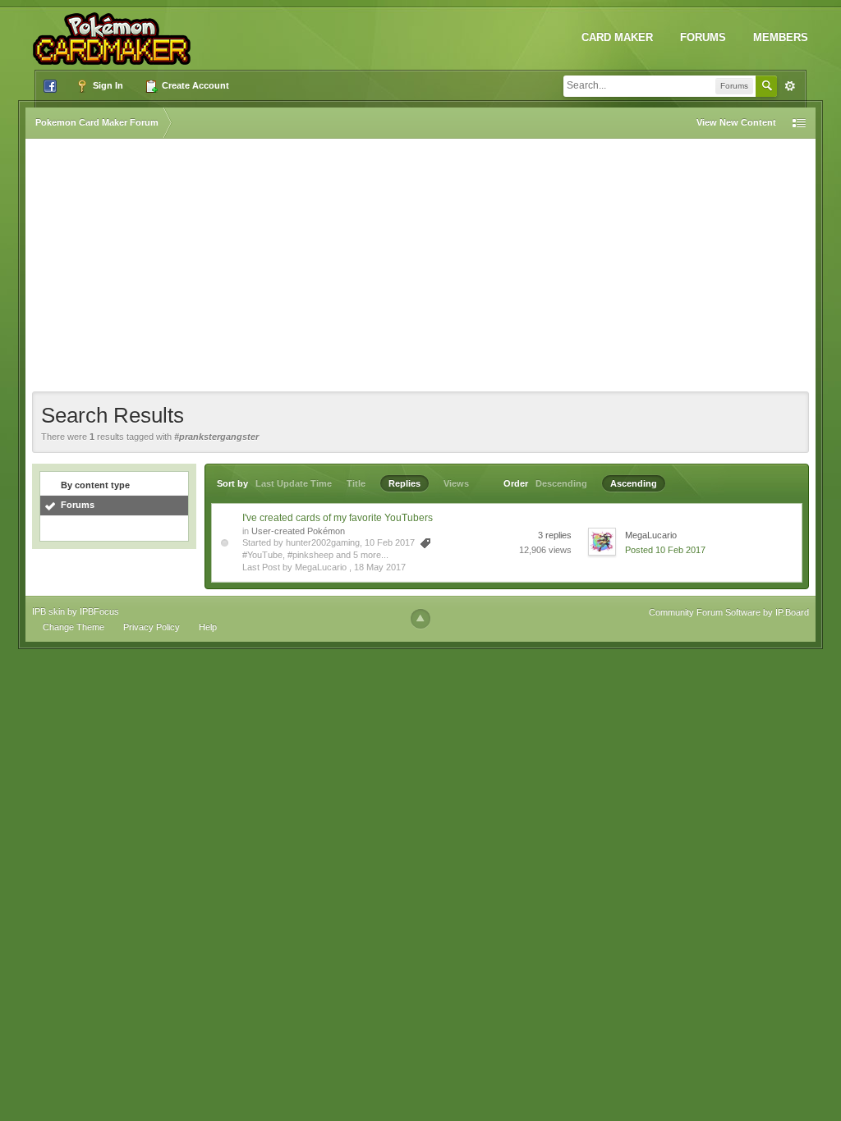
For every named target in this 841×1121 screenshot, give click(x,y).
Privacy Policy (151, 627)
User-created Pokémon (298, 531)
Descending (561, 483)
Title (356, 483)
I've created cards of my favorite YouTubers (337, 518)
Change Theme (73, 627)
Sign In (106, 85)
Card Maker (617, 37)
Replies (404, 483)
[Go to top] (420, 619)
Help (208, 627)
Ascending (633, 483)
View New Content (736, 122)
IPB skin (48, 611)
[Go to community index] (115, 32)
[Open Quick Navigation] (799, 123)
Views (456, 483)
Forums (703, 37)
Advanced (790, 86)
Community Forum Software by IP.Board (729, 612)
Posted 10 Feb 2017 (665, 550)
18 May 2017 (380, 567)
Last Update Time (293, 483)
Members (780, 37)
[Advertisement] (420, 268)
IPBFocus (99, 611)
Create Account (194, 85)
